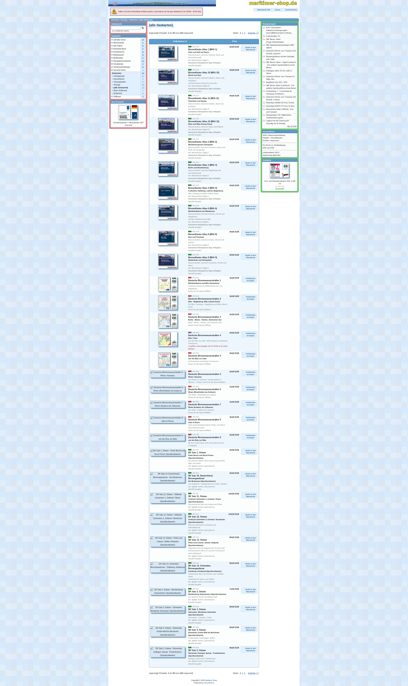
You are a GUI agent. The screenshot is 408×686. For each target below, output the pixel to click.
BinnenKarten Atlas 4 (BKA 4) (205, 189)
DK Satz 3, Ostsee (202, 612)
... (246, 33)
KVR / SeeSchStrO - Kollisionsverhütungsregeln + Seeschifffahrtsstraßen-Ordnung (278, 30)
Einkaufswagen (269, 24)
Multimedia (118, 58)
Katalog (124, 20)
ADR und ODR (268, 148)
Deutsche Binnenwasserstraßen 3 (205, 318)
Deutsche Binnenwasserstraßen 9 (204, 438)
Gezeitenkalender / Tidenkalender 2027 (128, 123)
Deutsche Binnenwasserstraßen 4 (204, 357)
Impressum (274, 140)
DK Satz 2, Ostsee (207, 592)
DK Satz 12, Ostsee (206, 519)
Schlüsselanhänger (121, 67)
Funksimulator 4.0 (273, 36)
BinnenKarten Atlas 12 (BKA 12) (203, 122)
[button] (262, 10)
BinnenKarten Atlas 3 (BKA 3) (202, 166)
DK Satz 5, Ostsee (206, 653)
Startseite (115, 20)
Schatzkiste (118, 64)
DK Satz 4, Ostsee (203, 632)
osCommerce (209, 683)
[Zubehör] (118, 93)
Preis (234, 41)
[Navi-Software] (120, 90)
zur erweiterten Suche (120, 31)
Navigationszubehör (122, 61)
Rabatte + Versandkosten (272, 138)
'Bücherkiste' (118, 43)
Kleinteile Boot (119, 49)
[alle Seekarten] (146, 20)
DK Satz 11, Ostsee (204, 499)
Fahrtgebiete (119, 76)
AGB (264, 135)
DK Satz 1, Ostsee (200, 455)
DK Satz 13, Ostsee (203, 542)
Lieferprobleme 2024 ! (271, 152)
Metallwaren (118, 55)
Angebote (267, 160)
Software (117, 96)
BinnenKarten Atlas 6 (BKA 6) (202, 209)
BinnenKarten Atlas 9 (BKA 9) (202, 258)
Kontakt (266, 140)
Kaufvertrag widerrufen (271, 155)
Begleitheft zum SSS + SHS (276, 82)
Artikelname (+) (180, 41)
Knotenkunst (118, 52)
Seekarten (133, 20)
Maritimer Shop (211, 680)
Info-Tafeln (117, 46)
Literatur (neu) (119, 40)
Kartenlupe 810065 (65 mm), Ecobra (280, 103)
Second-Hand (119, 70)
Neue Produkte (117, 102)
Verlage (117, 85)
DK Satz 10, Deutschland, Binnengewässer (202, 478)
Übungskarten (120, 82)
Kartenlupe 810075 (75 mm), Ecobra (280, 106)
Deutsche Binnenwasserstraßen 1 (204, 281)
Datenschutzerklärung (276, 135)
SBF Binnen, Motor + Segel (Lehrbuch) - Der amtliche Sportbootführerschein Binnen (281, 64)
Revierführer (119, 79)
